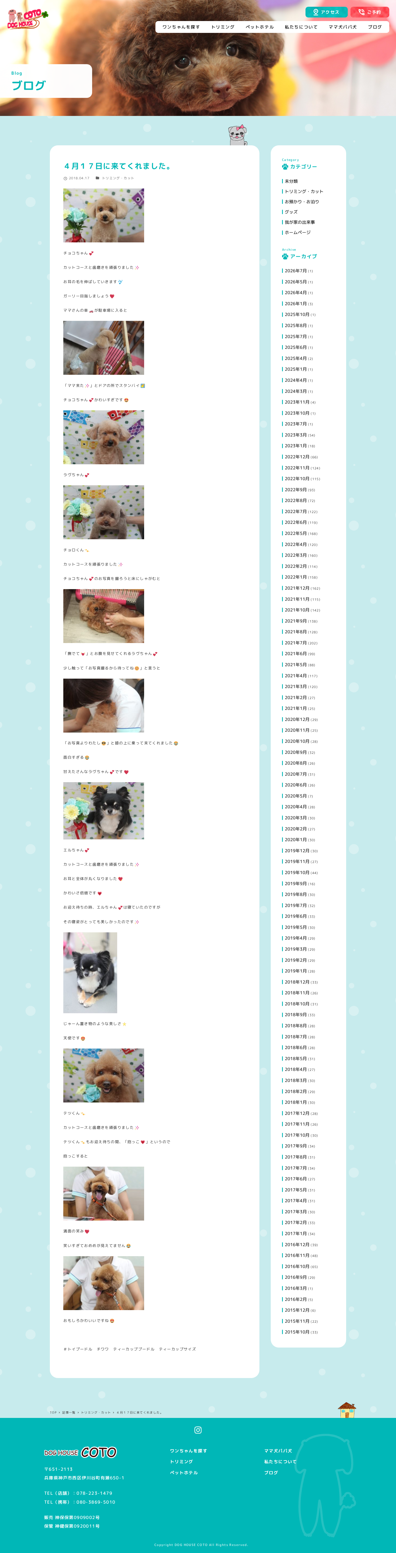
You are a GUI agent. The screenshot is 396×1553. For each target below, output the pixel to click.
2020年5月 (296, 796)
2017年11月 (297, 1124)
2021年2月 (296, 697)
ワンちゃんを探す (188, 1451)
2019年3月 (296, 949)
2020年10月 (297, 741)
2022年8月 (296, 500)
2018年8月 (296, 1026)
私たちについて (280, 1462)
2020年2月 (296, 829)
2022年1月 (296, 577)
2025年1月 (296, 369)
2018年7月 (296, 1037)
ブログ (271, 1473)
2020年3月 (296, 818)
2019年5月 (296, 927)
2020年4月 (296, 807)
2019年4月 (296, 938)
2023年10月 (297, 413)
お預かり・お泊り (302, 202)
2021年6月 (296, 654)
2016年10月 (297, 1266)
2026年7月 (296, 271)
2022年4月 (296, 544)
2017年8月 (296, 1157)
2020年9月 (296, 752)
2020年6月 (296, 785)
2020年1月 (296, 840)
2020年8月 (296, 763)
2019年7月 (296, 905)
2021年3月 (296, 686)
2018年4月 (296, 1069)
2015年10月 (297, 1332)
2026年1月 (296, 304)
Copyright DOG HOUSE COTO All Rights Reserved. (201, 1544)
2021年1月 (296, 708)
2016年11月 (297, 1255)
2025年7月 (296, 336)
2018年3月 (296, 1080)
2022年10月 (297, 479)
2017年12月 (297, 1113)
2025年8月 (296, 325)
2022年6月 (296, 522)
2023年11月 (297, 402)
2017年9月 (296, 1146)
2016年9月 (296, 1277)
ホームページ (298, 232)
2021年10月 (297, 610)
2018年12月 (297, 982)
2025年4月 (296, 358)
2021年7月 (296, 643)
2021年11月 (297, 599)
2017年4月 (296, 1201)
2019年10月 (297, 872)
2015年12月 (297, 1310)
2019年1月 (296, 971)
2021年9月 (296, 621)
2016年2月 (296, 1299)
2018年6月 (296, 1047)
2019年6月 (296, 916)
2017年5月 (296, 1190)
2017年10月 (297, 1135)
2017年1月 (296, 1233)
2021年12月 (297, 588)
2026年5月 (296, 282)
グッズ (291, 212)
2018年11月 (297, 993)
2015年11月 (297, 1321)
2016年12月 (297, 1245)
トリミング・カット (118, 178)
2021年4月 (296, 676)
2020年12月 (297, 719)
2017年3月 (296, 1212)
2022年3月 (296, 555)
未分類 (291, 181)
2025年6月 (296, 347)
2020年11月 (297, 730)
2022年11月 (297, 468)
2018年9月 (296, 1015)
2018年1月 (296, 1102)
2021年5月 (296, 665)
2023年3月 (296, 435)
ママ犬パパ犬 (278, 1451)
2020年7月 (296, 774)
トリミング (181, 1462)
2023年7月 (296, 424)
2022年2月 (296, 566)
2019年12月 (297, 851)
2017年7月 (296, 1168)
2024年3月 (296, 391)
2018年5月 (296, 1058)
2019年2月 (296, 960)
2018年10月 (297, 1004)
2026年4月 (296, 293)
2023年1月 (296, 446)
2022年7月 (296, 511)
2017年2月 (296, 1222)
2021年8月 (296, 632)
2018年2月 (296, 1091)
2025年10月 (297, 314)
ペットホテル (184, 1473)
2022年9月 (296, 490)
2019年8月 (296, 894)
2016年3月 (296, 1288)
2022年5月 (296, 533)
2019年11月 (297, 861)
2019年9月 (296, 884)
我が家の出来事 (300, 222)
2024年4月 (296, 380)
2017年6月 (296, 1179)
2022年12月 (297, 457)
